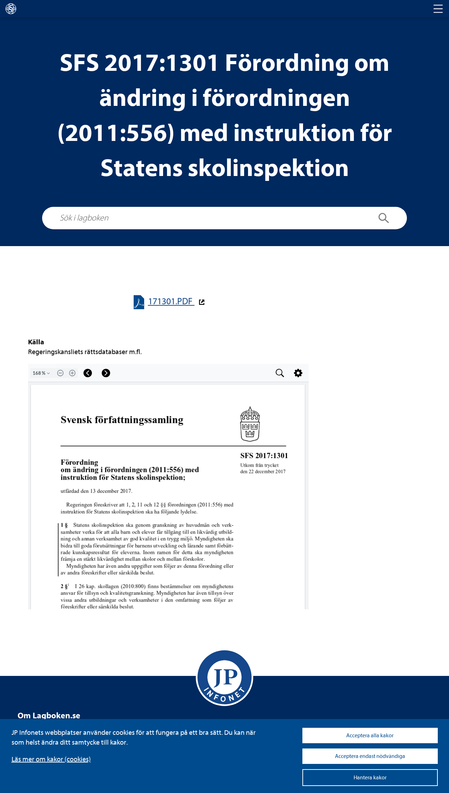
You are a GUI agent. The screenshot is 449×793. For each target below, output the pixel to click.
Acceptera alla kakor (370, 735)
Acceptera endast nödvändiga (370, 756)
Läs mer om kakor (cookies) (51, 759)
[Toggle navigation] (438, 9)
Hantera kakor (370, 777)
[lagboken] (11, 9)
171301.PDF (171, 301)
